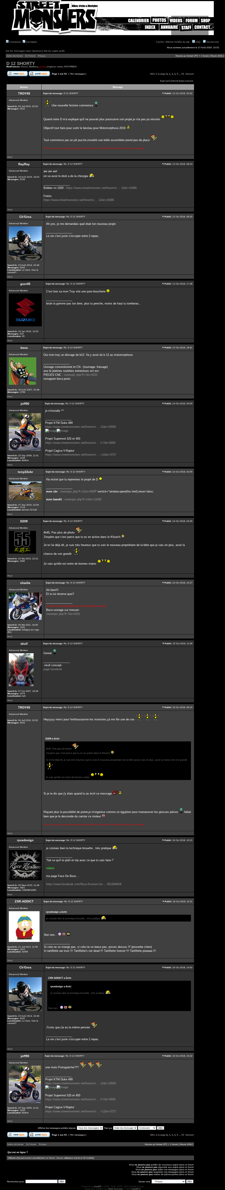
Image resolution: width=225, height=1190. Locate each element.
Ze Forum (30, 56)
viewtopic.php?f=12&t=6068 (78, 491)
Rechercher (212, 42)
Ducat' (24, 66)
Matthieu (33, 66)
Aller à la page (158, 74)
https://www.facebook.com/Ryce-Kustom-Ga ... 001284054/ (84, 884)
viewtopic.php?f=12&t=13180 (82, 499)
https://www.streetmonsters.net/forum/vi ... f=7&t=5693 (80, 442)
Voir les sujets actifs (54, 51)
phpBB (97, 1186)
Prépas (42, 56)
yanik (42, 66)
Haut (9, 157)
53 (182, 74)
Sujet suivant (186, 81)
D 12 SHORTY (20, 63)
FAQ (197, 42)
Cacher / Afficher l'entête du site (173, 42)
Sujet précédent (168, 81)
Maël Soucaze (115, 1189)
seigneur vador (55, 66)
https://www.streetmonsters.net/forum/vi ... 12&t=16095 (79, 200)
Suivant (189, 74)
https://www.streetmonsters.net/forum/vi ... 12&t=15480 (101, 188)
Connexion (15, 42)
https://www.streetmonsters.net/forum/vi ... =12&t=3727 (80, 454)
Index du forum (15, 56)
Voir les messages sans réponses (23, 51)
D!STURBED (70, 66)
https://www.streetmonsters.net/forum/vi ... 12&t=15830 (80, 426)
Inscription (31, 42)
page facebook (53, 669)
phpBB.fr (136, 1189)
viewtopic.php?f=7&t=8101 (81, 374)
